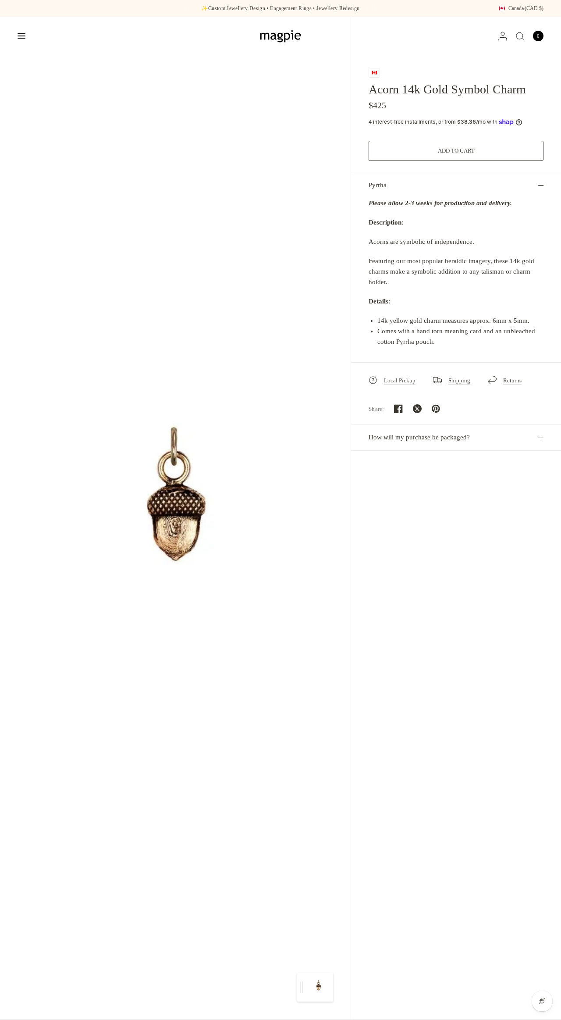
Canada (525, 8)
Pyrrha (378, 185)
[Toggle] (301, 987)
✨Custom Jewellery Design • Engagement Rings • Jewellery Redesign (280, 8)
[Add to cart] (456, 151)
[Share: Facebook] (398, 408)
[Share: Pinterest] (436, 408)
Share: (376, 409)
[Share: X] (417, 408)
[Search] (520, 36)
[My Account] (502, 36)
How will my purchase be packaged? (419, 437)
